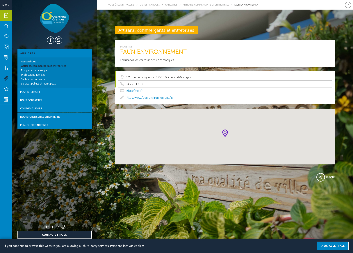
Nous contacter (31, 100)
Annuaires (27, 53)
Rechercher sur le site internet (41, 116)
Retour (330, 177)
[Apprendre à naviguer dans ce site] (348, 5)
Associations (28, 61)
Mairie (17, 26)
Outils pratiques (17, 78)
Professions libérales (33, 74)
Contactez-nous (54, 234)
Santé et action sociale (34, 79)
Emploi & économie (17, 68)
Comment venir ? (31, 108)
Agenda (17, 99)
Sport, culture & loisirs (17, 57)
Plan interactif (30, 91)
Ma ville (17, 47)
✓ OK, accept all (333, 245)
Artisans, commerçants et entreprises (43, 65)
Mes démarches (17, 15)
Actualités (17, 89)
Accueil (130, 4)
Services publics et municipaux (38, 83)
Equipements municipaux (35, 70)
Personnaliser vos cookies (127, 245)
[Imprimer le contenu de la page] (63, 227)
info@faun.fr (134, 90)
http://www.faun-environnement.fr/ (149, 97)
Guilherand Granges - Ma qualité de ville (54, 18)
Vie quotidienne (17, 36)
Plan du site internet (34, 125)
